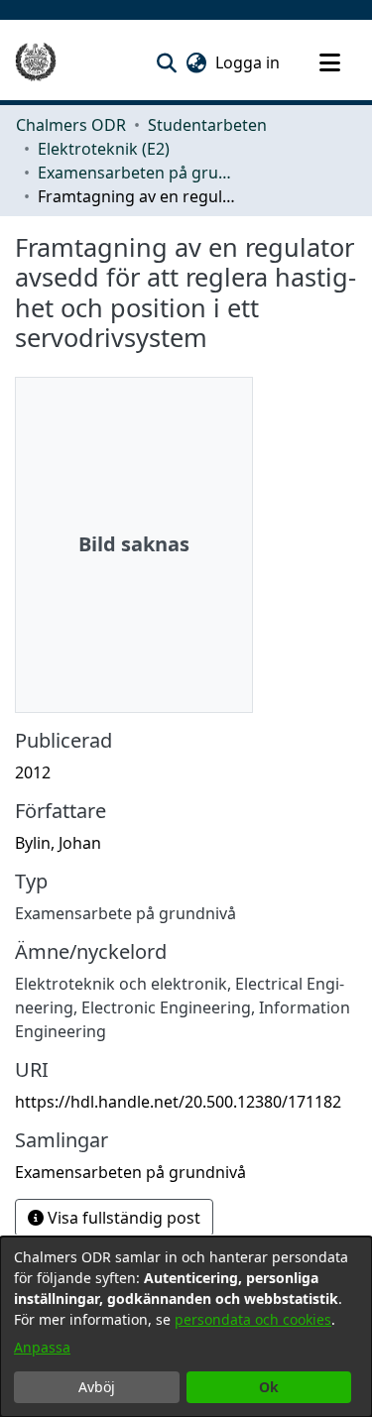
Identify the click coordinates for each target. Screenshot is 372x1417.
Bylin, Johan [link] (58, 843)
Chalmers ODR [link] (71, 125)
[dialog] (186, 1327)
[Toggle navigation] (329, 62)
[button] (166, 62)
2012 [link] (33, 772)
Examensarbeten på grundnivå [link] (137, 172)
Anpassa (42, 1347)
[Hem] (36, 62)
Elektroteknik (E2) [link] (104, 149)
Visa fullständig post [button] (122, 1218)
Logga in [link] (248, 62)
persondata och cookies (253, 1319)
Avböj (96, 1386)
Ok (269, 1386)
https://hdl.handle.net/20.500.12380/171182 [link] (178, 1102)
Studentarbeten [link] (207, 125)
